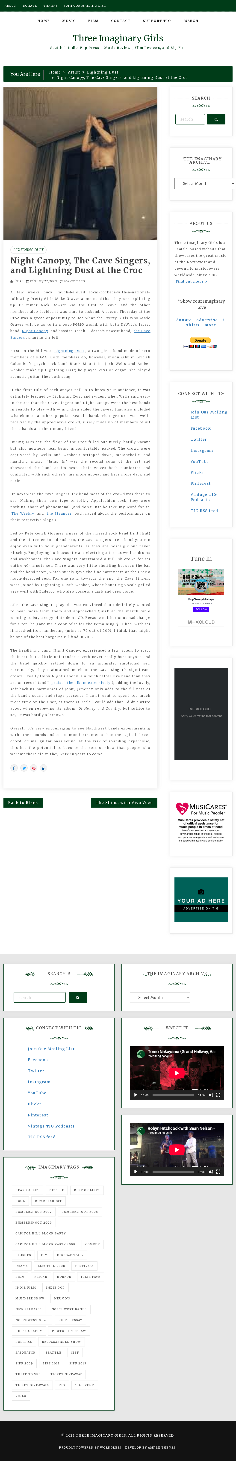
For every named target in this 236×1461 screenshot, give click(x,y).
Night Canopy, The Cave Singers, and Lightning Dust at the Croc (80, 265)
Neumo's (62, 1298)
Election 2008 (51, 1266)
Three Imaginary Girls (118, 38)
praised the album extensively (81, 683)
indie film (25, 1287)
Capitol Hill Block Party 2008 (45, 1244)
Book (20, 1201)
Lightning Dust (28, 250)
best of (56, 1190)
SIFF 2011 (51, 1363)
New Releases (28, 1309)
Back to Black (23, 802)
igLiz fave (90, 1276)
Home (43, 21)
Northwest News (32, 1320)
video (21, 1396)
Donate (30, 5)
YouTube (200, 461)
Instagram (202, 450)
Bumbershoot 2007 (33, 1211)
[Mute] (211, 1095)
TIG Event (84, 1385)
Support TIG (157, 21)
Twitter (199, 439)
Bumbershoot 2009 (33, 1222)
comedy (92, 1244)
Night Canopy (35, 331)
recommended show (61, 1341)
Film (93, 21)
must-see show (29, 1298)
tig (62, 1385)
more (210, 325)
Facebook (201, 428)
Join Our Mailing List (51, 1049)
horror (64, 1276)
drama (21, 1266)
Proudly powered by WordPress (90, 1447)
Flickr (197, 472)
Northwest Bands (69, 1309)
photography (28, 1331)
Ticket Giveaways (32, 1385)
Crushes (23, 1255)
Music (69, 21)
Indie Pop (55, 1287)
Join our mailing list (85, 5)
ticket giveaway (66, 1374)
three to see (28, 1374)
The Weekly (23, 513)
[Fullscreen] (218, 1095)
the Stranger (59, 513)
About (10, 5)
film (19, 1276)
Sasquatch (25, 1352)
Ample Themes (162, 1447)
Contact (121, 21)
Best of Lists (87, 1190)
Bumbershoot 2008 (80, 1211)
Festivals (84, 1266)
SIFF (75, 1352)
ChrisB (18, 281)
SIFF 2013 (77, 1363)
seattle (53, 1352)
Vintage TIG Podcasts (51, 1126)
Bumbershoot (48, 1201)
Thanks (50, 5)
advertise (207, 320)
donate (184, 320)
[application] (177, 1073)
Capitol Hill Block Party (40, 1233)
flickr (40, 1276)
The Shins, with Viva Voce (124, 802)
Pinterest (201, 483)
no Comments (74, 281)
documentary (70, 1255)
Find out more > (192, 281)
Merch (191, 21)
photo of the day (69, 1331)
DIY (44, 1255)
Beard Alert (27, 1190)
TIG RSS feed (204, 510)
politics (23, 1341)
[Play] (135, 1095)
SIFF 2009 (24, 1363)
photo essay (70, 1320)
